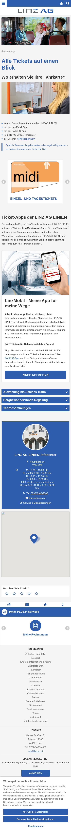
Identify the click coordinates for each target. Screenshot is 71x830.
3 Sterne (22, 593)
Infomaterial (35, 681)
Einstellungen (35, 826)
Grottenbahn (35, 677)
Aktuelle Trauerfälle (35, 654)
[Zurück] (3, 182)
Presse (35, 697)
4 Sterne (29, 593)
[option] (35, 181)
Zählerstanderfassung (35, 721)
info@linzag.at (35, 751)
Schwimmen (35, 705)
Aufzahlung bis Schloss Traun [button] (24, 392)
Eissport (35, 658)
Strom (35, 713)
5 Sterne (37, 593)
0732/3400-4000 (37, 747)
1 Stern (7, 593)
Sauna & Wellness (35, 701)
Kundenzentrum (35, 689)
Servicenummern (35, 709)
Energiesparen (35, 665)
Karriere (35, 685)
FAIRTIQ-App (12, 358)
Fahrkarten (35, 669)
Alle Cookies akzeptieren (35, 812)
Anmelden (35, 773)
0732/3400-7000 (39, 493)
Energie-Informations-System (35, 661)
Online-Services (35, 693)
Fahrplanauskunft (35, 673)
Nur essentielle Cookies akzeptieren (35, 819)
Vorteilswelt (35, 717)
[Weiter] (67, 182)
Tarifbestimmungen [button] (17, 408)
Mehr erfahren (36, 374)
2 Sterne (14, 593)
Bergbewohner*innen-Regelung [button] (25, 400)
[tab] (35, 392)
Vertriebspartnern (26, 138)
